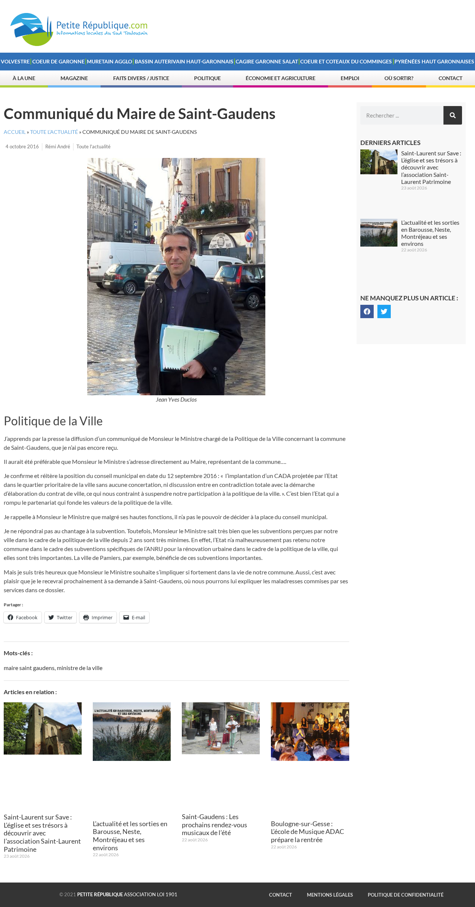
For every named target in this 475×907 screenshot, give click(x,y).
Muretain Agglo (109, 61)
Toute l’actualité (54, 132)
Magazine (74, 78)
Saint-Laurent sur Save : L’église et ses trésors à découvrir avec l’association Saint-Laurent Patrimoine (42, 833)
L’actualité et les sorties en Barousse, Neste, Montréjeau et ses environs (130, 835)
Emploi (350, 78)
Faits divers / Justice (141, 78)
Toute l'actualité (93, 146)
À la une (24, 78)
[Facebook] (367, 311)
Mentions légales (330, 895)
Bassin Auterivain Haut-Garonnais (184, 61)
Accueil (15, 132)
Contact (450, 78)
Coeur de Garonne (58, 61)
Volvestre (15, 61)
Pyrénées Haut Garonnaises (434, 61)
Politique (207, 78)
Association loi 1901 (127, 894)
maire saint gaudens (29, 667)
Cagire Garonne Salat (267, 61)
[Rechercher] (452, 115)
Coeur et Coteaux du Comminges (346, 61)
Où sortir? (398, 78)
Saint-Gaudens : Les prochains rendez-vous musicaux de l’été (214, 824)
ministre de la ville (79, 667)
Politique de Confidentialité (405, 895)
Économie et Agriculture (280, 78)
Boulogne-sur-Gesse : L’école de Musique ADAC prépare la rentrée (307, 831)
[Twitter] (384, 311)
